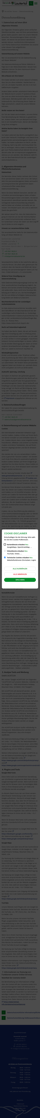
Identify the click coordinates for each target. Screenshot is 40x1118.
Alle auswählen (20, 569)
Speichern (20, 580)
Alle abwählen (20, 574)
